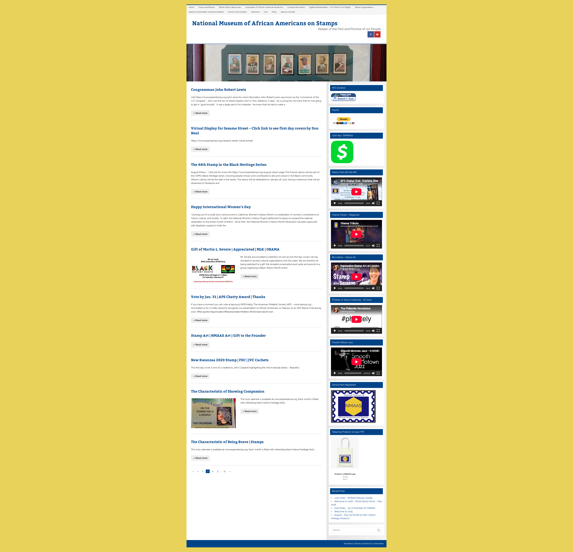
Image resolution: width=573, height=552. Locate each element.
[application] (356, 191)
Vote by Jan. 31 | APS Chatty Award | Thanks (228, 296)
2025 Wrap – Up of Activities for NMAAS (354, 508)
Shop (274, 12)
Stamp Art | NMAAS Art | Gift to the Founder (228, 335)
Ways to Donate (288, 12)
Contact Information (296, 7)
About (191, 7)
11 (224, 471)
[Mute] (373, 203)
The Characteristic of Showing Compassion (227, 391)
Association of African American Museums (264, 7)
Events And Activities (237, 12)
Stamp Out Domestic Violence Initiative (206, 12)
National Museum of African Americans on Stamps (265, 23)
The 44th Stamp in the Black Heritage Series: (229, 164)
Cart (266, 12)
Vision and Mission (206, 7)
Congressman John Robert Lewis (218, 89)
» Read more (200, 113)
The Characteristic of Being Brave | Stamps (227, 441)
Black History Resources (230, 7)
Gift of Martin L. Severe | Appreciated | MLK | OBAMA (235, 249)
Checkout (255, 12)
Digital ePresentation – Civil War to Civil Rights (330, 7)
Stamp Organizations (364, 7)
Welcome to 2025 (343, 511)
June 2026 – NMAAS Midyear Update (353, 498)
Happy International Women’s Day (221, 206)
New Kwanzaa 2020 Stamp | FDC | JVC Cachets (229, 359)
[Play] (334, 203)
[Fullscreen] (378, 203)
